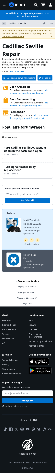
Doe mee (33, 329)
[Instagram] (22, 429)
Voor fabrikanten (36, 345)
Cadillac (12, 23)
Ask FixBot (25, 200)
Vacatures (7, 334)
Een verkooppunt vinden (40, 341)
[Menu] (4, 4)
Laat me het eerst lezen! (16, 406)
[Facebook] (11, 429)
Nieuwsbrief (8, 338)
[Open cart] (43, 5)
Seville (23, 23)
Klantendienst (9, 325)
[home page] (17, 4)
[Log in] (50, 5)
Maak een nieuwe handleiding (20, 78)
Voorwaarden (8, 369)
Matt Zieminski (17, 71)
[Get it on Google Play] (40, 370)
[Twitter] (16, 429)
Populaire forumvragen (23, 127)
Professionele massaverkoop (35, 335)
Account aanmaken (27, 16)
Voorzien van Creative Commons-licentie (27, 462)
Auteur (10, 213)
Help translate (25, 420)
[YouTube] (27, 429)
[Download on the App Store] (39, 361)
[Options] (4, 23)
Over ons (6, 320)
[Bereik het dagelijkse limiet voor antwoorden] (25, 240)
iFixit (33, 255)
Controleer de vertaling (13, 36)
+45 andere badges (31, 244)
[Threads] (44, 429)
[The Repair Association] (50, 429)
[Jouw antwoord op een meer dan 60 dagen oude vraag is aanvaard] (31, 240)
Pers (31, 320)
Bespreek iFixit (9, 329)
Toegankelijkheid (10, 360)
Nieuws (32, 325)
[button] (36, 5)
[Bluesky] (38, 429)
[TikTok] (5, 429)
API (3, 343)
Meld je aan (27, 400)
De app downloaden (40, 354)
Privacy (5, 364)
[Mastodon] (33, 429)
